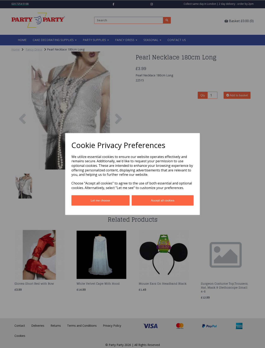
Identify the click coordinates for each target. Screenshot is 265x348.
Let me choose (100, 200)
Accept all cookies (162, 200)
